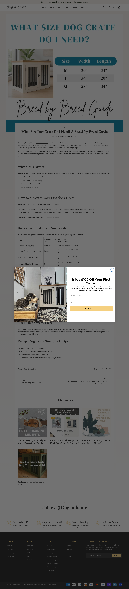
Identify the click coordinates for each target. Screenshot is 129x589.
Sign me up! (91, 308)
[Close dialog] (112, 270)
